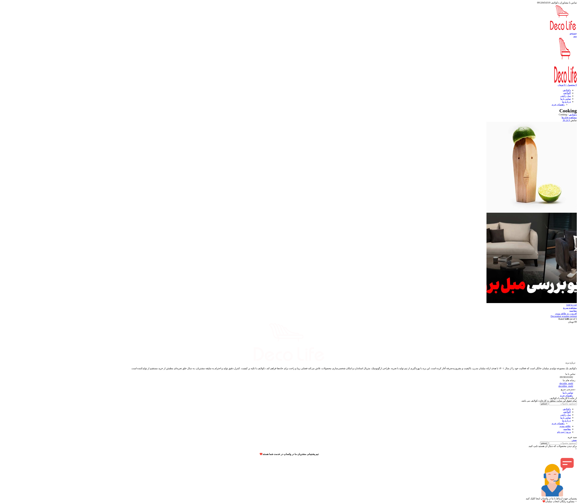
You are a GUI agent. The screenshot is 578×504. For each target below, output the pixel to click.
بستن (574, 440)
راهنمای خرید (558, 104)
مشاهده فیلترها (569, 117)
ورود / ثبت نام (564, 432)
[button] (289, 479)
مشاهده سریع (570, 308)
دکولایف (573, 114)
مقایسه (567, 429)
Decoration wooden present (564, 316)
